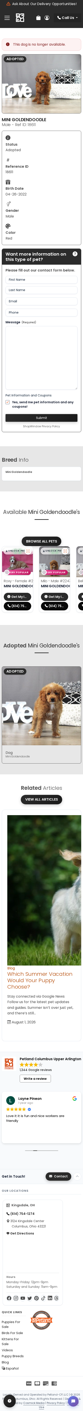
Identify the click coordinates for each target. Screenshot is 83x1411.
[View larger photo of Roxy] (28, 551)
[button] (18, 551)
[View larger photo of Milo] (65, 551)
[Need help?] (10, 1401)
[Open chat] (73, 1401)
